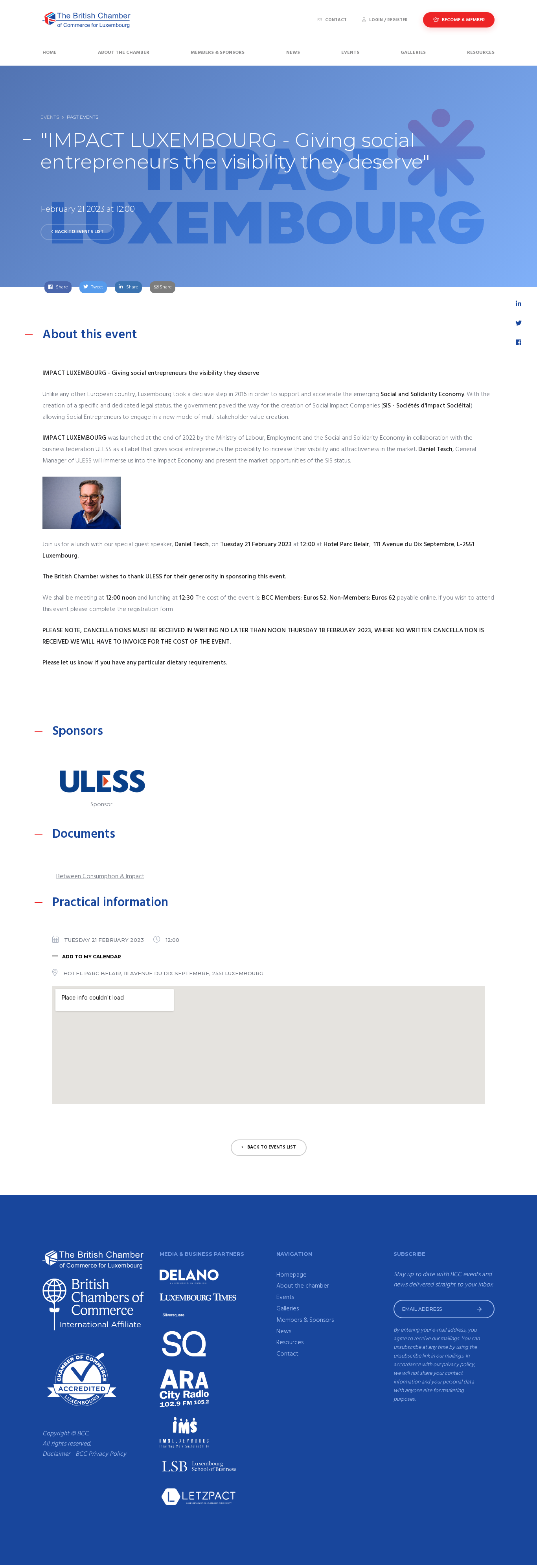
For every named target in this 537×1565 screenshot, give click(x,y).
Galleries (413, 53)
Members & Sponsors (218, 53)
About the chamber (123, 53)
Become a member (463, 20)
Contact (335, 20)
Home (49, 53)
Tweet (96, 287)
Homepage (291, 1275)
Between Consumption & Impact (100, 876)
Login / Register (388, 20)
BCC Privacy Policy (100, 1454)
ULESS (154, 577)
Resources (481, 53)
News (293, 53)
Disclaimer (56, 1454)
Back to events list (79, 232)
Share (61, 287)
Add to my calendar (91, 957)
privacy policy (458, 1364)
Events (350, 53)
